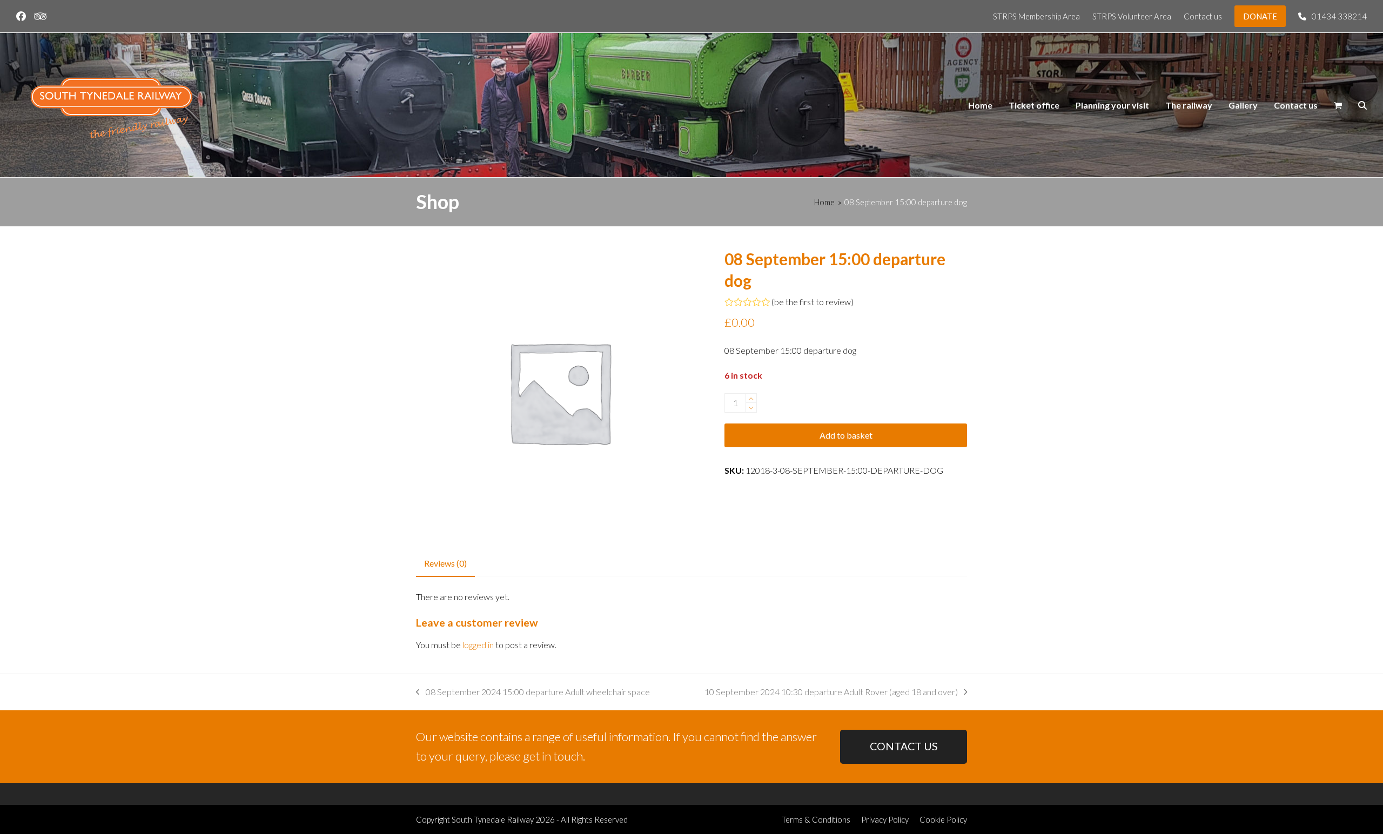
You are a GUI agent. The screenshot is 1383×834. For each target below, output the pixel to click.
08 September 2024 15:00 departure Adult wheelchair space (533, 693)
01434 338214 (1339, 16)
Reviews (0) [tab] (445, 563)
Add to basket (846, 435)
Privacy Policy (885, 819)
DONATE (1260, 16)
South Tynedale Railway (493, 819)
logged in (478, 645)
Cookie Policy (943, 819)
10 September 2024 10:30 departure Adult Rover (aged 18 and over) (831, 693)
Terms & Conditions (816, 819)
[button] (1338, 105)
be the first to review (812, 302)
